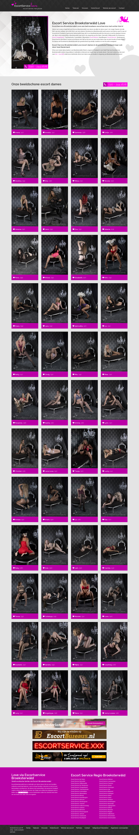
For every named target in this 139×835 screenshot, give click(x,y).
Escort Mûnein (94, 37)
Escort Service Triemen (78, 803)
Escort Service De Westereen (79, 785)
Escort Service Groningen (106, 787)
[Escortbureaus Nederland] (69, 734)
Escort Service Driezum (77, 799)
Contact (121, 8)
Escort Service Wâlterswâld (79, 783)
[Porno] (69, 723)
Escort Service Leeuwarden (107, 781)
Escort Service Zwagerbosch (79, 787)
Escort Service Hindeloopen (107, 801)
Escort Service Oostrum (77, 807)
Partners (79, 828)
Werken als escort (109, 8)
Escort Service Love (16, 828)
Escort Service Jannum (77, 813)
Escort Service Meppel (105, 811)
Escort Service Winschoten (107, 815)
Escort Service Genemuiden (107, 817)
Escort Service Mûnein (77, 795)
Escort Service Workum (106, 799)
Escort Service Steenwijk (106, 803)
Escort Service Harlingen (106, 793)
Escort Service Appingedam (107, 805)
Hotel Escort (95, 8)
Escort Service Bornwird (78, 809)
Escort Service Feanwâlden (79, 791)
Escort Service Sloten (105, 795)
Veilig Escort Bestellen (100, 828)
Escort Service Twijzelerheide (80, 789)
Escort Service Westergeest (79, 801)
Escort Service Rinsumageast (79, 811)
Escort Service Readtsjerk (78, 817)
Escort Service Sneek (105, 785)
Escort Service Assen (105, 797)
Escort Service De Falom (78, 779)
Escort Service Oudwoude (78, 815)
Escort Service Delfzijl (105, 807)
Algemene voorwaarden (119, 828)
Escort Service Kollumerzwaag (80, 805)
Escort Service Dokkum (106, 779)
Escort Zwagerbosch (58, 37)
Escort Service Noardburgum (79, 797)
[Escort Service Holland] (69, 745)
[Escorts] (69, 756)
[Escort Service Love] (26, 5)
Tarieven (76, 8)
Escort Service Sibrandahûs (79, 793)
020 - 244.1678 (38, 66)
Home (67, 8)
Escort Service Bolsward (106, 791)
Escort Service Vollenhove (106, 813)
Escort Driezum (111, 37)
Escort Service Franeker (106, 783)
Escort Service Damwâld (78, 781)
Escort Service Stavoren (106, 809)
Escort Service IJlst (104, 789)
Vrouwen (85, 8)
